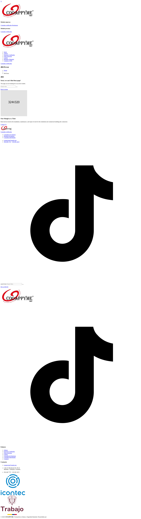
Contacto (6, 459)
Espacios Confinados (9, 55)
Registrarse (15, 25)
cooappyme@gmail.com (10, 140)
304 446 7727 (7, 142)
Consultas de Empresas (10, 456)
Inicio (5, 52)
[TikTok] (70, 282)
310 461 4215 (15, 142)
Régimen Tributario (9, 59)
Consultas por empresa (10, 134)
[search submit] (23, 284)
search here (3, 284)
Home (5, 70)
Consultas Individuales (10, 457)
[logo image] (6, 130)
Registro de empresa (9, 136)
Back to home (4, 89)
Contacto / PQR (8, 61)
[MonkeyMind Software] (51, 517)
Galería (6, 58)
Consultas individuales (10, 137)
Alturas (6, 53)
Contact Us (3, 124)
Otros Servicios (8, 56)
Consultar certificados (6, 25)
